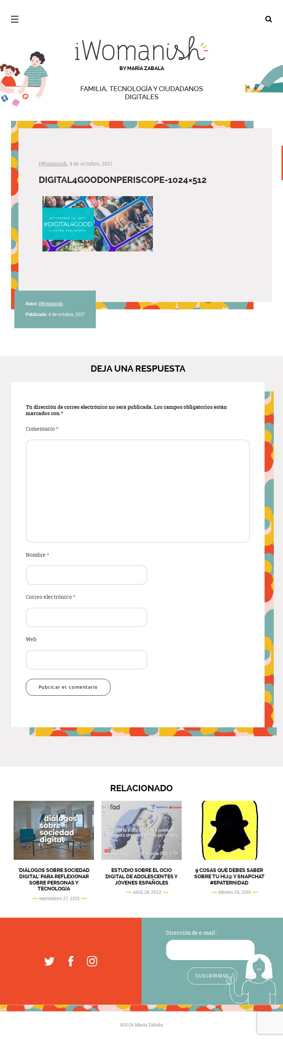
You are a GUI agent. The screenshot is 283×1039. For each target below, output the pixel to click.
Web (31, 639)
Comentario (42, 429)
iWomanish (53, 163)
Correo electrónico (51, 597)
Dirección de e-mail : (191, 932)
